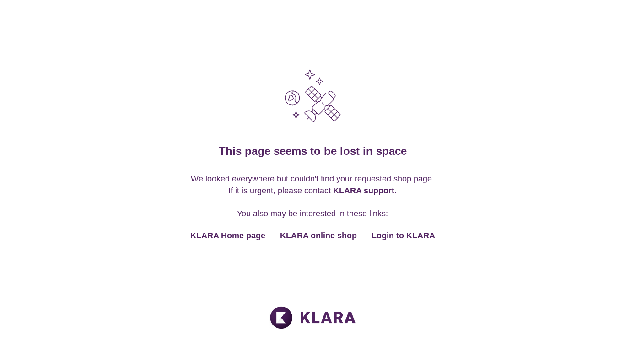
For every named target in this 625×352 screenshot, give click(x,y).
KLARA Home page (227, 235)
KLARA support (363, 190)
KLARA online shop (318, 235)
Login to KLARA (403, 235)
